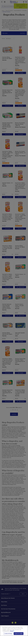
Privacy (11, 630)
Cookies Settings (8, 633)
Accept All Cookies (18, 633)
